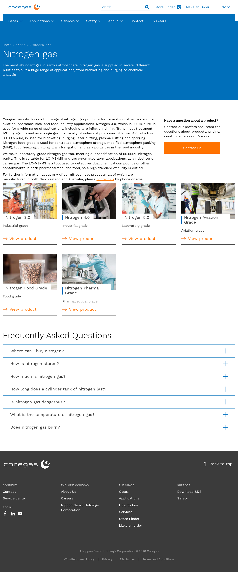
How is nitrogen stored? (34, 363)
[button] (225, 7)
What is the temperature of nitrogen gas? (52, 414)
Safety (182, 498)
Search (147, 7)
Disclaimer (127, 559)
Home (7, 45)
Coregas (24, 7)
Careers (67, 498)
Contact (9, 492)
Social (8, 507)
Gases (20, 45)
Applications (129, 498)
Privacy (107, 559)
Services (125, 512)
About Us (68, 492)
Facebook (5, 513)
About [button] (113, 21)
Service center (14, 498)
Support (184, 485)
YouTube (20, 513)
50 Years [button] (159, 21)
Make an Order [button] (197, 7)
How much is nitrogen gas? (37, 376)
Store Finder (129, 519)
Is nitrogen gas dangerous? (37, 402)
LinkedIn (13, 513)
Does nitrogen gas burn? (35, 427)
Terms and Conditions (158, 559)
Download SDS (189, 492)
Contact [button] (137, 21)
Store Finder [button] (165, 7)
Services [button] (68, 21)
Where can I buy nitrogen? (37, 351)
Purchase (127, 485)
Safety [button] (91, 21)
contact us (105, 179)
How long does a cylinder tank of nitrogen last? (58, 389)
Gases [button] (13, 21)
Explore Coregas (75, 485)
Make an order (130, 525)
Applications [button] (39, 21)
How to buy (128, 505)
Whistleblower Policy (79, 559)
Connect (10, 485)
